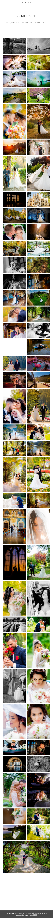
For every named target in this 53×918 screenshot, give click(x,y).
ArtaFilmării (26, 15)
